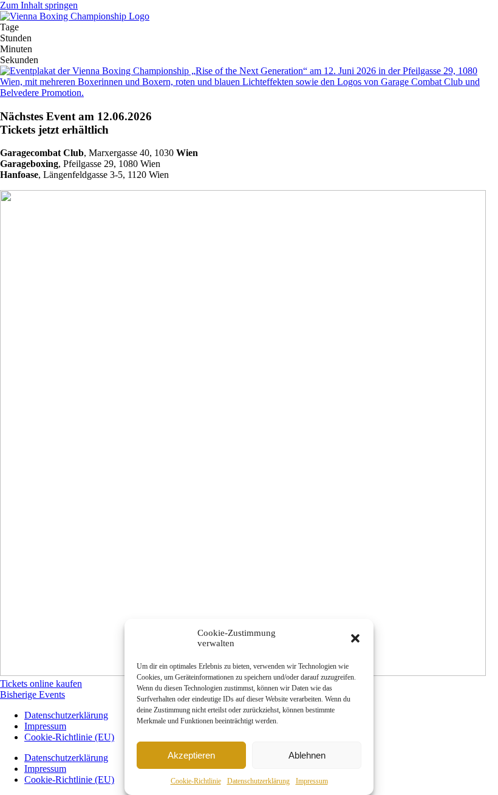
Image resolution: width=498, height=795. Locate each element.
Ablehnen (307, 755)
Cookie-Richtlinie (196, 781)
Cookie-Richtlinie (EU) (69, 737)
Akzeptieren (191, 755)
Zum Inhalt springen (39, 5)
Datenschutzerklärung (258, 781)
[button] (355, 638)
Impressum (312, 781)
